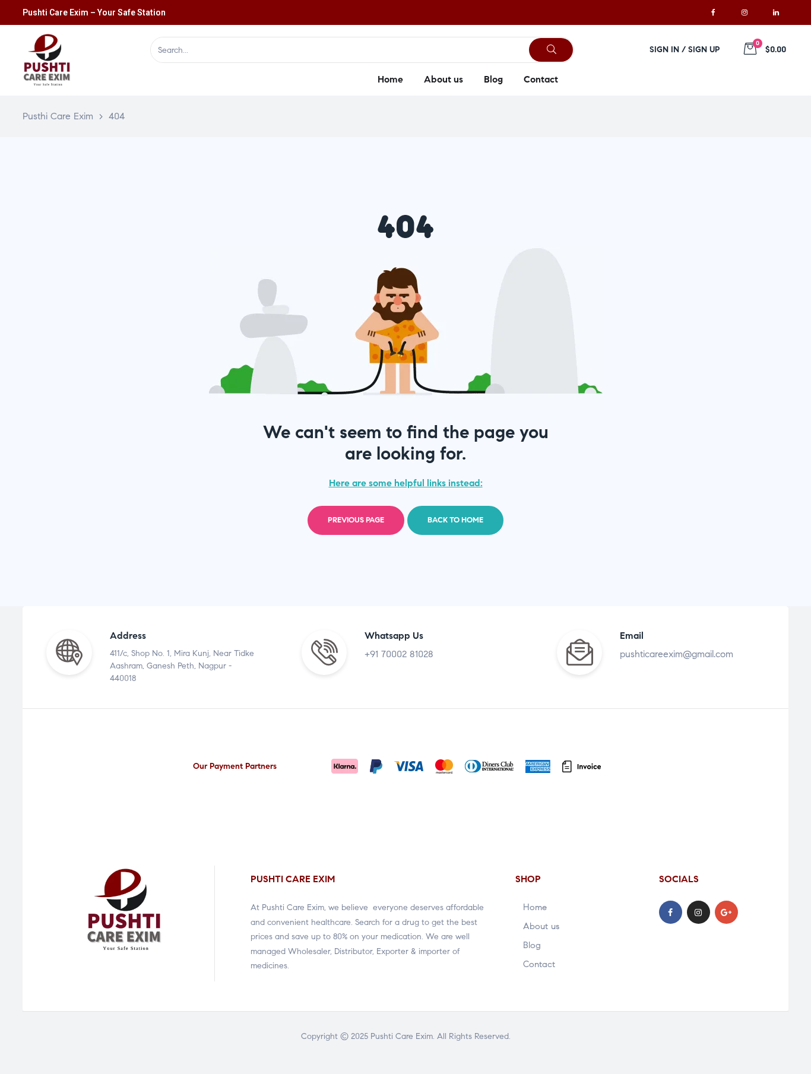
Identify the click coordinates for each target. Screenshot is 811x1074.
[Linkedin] (776, 12)
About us (541, 926)
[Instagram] (744, 12)
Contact (539, 964)
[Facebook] (713, 12)
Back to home (455, 520)
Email (632, 635)
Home (535, 907)
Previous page (356, 520)
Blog (532, 945)
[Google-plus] (726, 912)
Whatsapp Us (394, 635)
